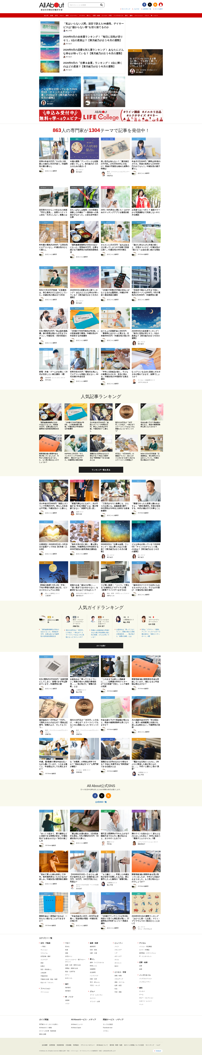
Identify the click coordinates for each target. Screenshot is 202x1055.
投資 (66, 950)
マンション (44, 950)
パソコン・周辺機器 (145, 946)
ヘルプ (158, 1045)
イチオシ (106, 1031)
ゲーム (141, 994)
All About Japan (76, 1027)
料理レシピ (93, 966)
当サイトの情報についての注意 (134, 1045)
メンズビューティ (144, 982)
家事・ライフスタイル (97, 962)
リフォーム (44, 953)
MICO (116, 966)
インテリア (44, 959)
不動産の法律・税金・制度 (49, 979)
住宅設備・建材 (45, 956)
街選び (43, 966)
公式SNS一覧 (146, 9)
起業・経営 (118, 985)
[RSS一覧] (155, 5)
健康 (67, 15)
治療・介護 (93, 953)
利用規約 (76, 1045)
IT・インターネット (145, 956)
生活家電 (93, 972)
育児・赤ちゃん (95, 982)
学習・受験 (118, 992)
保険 (66, 953)
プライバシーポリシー (88, 1045)
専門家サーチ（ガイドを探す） (49, 1024)
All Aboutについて (102, 1045)
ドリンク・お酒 (95, 1001)
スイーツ (93, 998)
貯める (67, 946)
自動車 (67, 1000)
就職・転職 (118, 975)
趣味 (131, 15)
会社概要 (44, 1045)
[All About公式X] (150, 5)
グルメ (147, 15)
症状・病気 (93, 950)
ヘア (116, 953)
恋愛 (140, 966)
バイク (67, 1003)
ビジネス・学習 (107, 15)
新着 (51, 15)
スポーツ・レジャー (145, 1001)
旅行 (126, 15)
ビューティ (73, 15)
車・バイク (154, 15)
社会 (116, 989)
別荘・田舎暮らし (46, 969)
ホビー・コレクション (146, 998)
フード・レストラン (96, 995)
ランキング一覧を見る (101, 470)
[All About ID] (161, 5)
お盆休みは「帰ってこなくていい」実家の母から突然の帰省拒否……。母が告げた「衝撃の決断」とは (125, 633)
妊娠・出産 (93, 979)
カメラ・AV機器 (144, 950)
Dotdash (158, 1051)
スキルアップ (119, 979)
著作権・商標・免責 (116, 1045)
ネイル (117, 959)
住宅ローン (68, 956)
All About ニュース (77, 1024)
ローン (67, 975)
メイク (117, 946)
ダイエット (118, 963)
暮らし (89, 15)
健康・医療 (94, 943)
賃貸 (42, 963)
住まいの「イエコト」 (48, 982)
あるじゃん (68, 978)
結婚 (140, 969)
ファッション (138, 15)
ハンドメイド (94, 975)
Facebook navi (107, 1027)
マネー (62, 15)
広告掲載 (68, 1045)
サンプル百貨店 (108, 1024)
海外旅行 (68, 987)
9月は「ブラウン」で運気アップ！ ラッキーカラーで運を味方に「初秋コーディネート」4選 (151, 633)
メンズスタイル (118, 15)
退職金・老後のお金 (71, 968)
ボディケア (118, 956)
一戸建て (43, 946)
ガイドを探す (158, 9)
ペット (141, 1004)
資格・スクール (119, 982)
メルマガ (136, 9)
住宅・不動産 (45, 943)
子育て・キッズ (95, 985)
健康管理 (93, 946)
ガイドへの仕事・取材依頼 (47, 1031)
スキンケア (118, 950)
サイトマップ (126, 9)
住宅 (56, 15)
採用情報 (52, 1045)
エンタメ (142, 991)
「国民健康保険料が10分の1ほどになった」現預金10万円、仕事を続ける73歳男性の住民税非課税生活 (50, 633)
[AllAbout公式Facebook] (144, 5)
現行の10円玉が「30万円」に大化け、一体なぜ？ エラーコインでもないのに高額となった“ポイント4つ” (75, 633)
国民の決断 (42, 1034)
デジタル (82, 15)
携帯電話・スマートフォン (147, 953)
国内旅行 (68, 991)
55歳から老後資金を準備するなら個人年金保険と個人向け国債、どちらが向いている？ (100, 633)
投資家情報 (60, 1045)
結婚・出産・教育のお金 (73, 965)
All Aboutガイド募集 (45, 1027)
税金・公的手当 (70, 971)
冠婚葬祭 (93, 969)
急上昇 (46, 15)
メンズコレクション (145, 978)
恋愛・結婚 (96, 15)
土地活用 (43, 973)
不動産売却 (44, 976)
